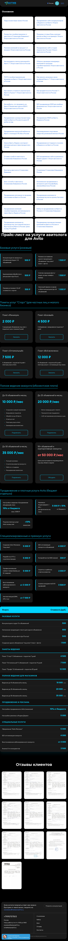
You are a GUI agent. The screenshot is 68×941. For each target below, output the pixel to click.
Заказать (16, 337)
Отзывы (39, 926)
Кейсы (39, 919)
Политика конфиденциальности (37, 936)
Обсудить (51, 477)
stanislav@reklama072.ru (14, 910)
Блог (38, 923)
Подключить (16, 433)
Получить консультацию (54, 906)
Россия (51, 3)
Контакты (40, 930)
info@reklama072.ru (10, 927)
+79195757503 (57, 3)
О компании (41, 916)
